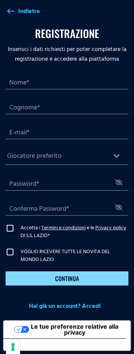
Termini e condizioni (63, 227)
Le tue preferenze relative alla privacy (74, 329)
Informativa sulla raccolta (45, 344)
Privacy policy (110, 227)
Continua (67, 278)
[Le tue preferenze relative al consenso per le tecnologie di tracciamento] (13, 347)
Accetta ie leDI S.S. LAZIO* (73, 231)
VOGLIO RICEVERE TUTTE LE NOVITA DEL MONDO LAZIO (65, 255)
